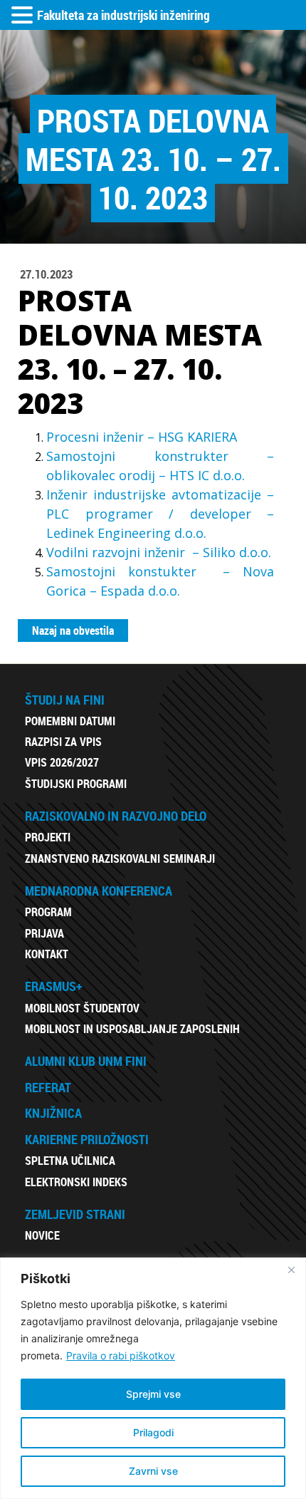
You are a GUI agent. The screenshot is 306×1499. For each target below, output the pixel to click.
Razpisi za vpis (63, 742)
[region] (153, 1378)
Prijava (44, 933)
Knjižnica (53, 1112)
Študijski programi (76, 784)
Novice (42, 1235)
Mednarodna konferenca (98, 890)
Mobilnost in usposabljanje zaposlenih (132, 1029)
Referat (48, 1087)
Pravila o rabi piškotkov (120, 1355)
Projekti (47, 837)
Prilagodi (153, 1432)
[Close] (291, 1269)
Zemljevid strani (75, 1214)
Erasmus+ (54, 986)
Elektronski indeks (76, 1182)
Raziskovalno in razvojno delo (115, 815)
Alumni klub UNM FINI (86, 1060)
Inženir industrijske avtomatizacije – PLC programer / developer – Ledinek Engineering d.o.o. (160, 513)
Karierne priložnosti (87, 1139)
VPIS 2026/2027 (62, 762)
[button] (24, 15)
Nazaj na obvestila (73, 630)
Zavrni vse (153, 1471)
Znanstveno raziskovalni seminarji (120, 858)
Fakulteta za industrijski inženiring (123, 15)
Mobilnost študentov (82, 1008)
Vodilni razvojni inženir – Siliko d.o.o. (158, 552)
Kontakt (46, 954)
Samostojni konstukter (128, 571)
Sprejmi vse (153, 1394)
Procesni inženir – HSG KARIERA (141, 436)
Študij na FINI (65, 699)
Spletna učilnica (70, 1160)
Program (48, 912)
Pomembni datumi (70, 721)
